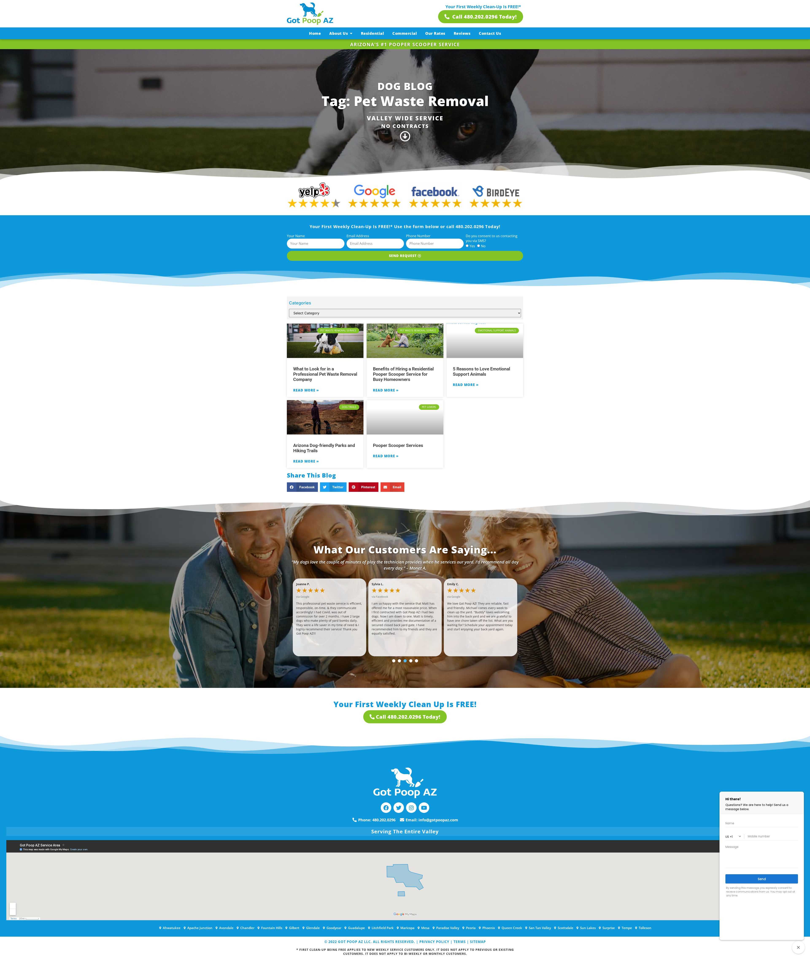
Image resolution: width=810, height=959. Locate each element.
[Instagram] (411, 807)
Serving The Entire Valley (405, 831)
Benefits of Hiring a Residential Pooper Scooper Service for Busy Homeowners (403, 374)
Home (315, 33)
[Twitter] (398, 807)
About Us (338, 33)
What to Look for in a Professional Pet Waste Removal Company (325, 374)
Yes (472, 246)
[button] (302, 487)
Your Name (296, 236)
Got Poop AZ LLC (354, 941)
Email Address (358, 236)
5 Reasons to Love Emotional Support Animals (481, 371)
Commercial (404, 33)
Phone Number (418, 236)
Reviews (462, 33)
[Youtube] (424, 807)
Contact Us (490, 33)
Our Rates (435, 33)
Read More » (306, 390)
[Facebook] (386, 807)
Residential (372, 33)
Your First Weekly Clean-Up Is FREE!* (483, 6)
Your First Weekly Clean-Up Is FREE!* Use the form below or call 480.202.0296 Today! (405, 226)
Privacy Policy (434, 941)
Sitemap (478, 941)
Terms (460, 941)
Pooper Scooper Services (398, 445)
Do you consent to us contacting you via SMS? (491, 238)
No (483, 246)
